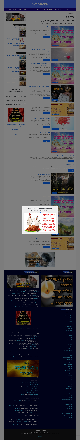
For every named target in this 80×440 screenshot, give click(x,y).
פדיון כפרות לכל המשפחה (37, 212)
